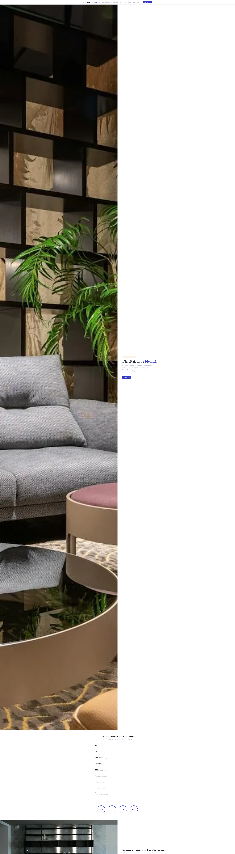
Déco (103, 2)
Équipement (115, 2)
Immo (121, 2)
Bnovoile (87, 2)
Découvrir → (127, 377)
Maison (129, 2)
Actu (99, 2)
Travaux (138, 2)
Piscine (133, 2)
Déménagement (108, 2)
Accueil (95, 2)
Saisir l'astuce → (147, 2)
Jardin (124, 2)
